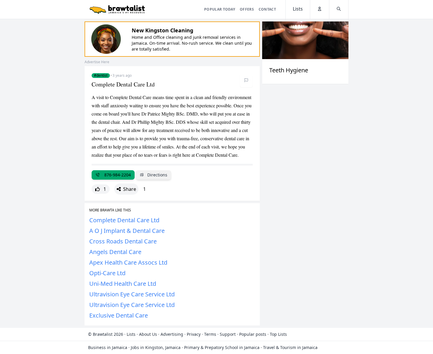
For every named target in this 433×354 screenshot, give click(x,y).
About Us (148, 334)
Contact (267, 9)
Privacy (194, 334)
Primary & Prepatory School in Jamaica (222, 347)
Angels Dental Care (115, 252)
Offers (247, 9)
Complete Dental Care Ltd (124, 220)
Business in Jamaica (107, 347)
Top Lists (278, 334)
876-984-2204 (116, 175)
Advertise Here (97, 61)
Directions (156, 175)
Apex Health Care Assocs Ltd (128, 262)
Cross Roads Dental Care (123, 241)
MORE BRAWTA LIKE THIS (110, 210)
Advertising (172, 334)
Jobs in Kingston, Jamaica (156, 347)
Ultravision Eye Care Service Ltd (132, 294)
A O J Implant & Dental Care (127, 231)
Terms (210, 334)
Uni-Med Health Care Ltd (122, 284)
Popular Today (219, 9)
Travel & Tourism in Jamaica (290, 347)
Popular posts (252, 334)
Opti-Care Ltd (107, 273)
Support (228, 334)
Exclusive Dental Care (118, 315)
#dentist (101, 75)
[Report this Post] (246, 80)
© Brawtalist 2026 (105, 334)
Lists (131, 334)
